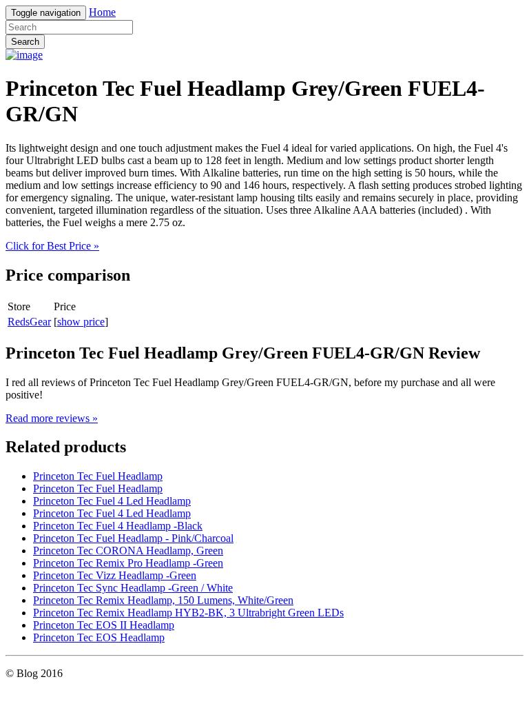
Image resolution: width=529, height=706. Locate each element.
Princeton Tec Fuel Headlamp (98, 476)
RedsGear (29, 321)
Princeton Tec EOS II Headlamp (103, 625)
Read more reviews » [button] (52, 418)
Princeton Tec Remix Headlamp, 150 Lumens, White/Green (163, 600)
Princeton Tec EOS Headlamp (99, 637)
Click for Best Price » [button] (52, 246)
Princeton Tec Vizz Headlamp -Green (114, 575)
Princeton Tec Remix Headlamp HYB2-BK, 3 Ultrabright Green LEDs (188, 612)
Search (25, 42)
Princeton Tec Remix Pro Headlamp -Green (128, 563)
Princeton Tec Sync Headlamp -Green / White (133, 588)
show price (81, 321)
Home (102, 12)
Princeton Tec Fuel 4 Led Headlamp (112, 501)
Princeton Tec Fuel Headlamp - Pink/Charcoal (133, 538)
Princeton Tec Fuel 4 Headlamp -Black (118, 526)
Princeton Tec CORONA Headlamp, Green (128, 550)
